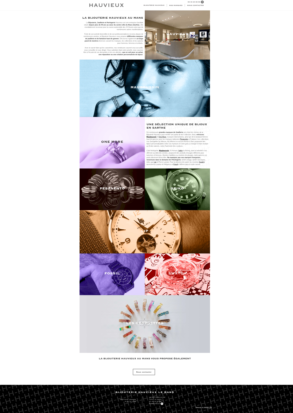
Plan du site (130, 401)
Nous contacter (195, 5)
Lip (155, 162)
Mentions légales (128, 399)
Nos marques (175, 5)
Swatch (202, 162)
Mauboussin (164, 151)
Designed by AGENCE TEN (204, 407)
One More (162, 137)
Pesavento (184, 139)
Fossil (175, 164)
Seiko (180, 151)
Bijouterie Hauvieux (154, 5)
